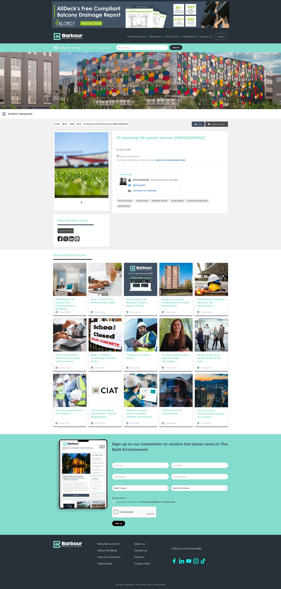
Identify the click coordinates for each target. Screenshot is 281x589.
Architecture (124, 206)
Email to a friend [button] (65, 230)
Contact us (140, 550)
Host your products (108, 557)
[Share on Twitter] (65, 238)
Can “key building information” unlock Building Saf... (103, 413)
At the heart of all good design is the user (209, 358)
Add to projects (218, 124)
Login (220, 36)
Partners (139, 557)
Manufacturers (136, 36)
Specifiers (155, 36)
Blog (64, 124)
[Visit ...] (69, 279)
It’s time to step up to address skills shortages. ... (175, 358)
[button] (16, 114)
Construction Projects (197, 201)
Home (57, 124)
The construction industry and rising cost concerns (67, 358)
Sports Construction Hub (170, 160)
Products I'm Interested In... (100, 48)
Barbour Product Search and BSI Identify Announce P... (140, 413)
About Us (206, 36)
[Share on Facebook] (60, 238)
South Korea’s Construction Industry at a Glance (211, 413)
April (79, 124)
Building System (159, 201)
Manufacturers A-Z (108, 544)
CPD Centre (171, 36)
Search (176, 47)
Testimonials (104, 563)
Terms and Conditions (150, 502)
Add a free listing (107, 550)
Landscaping (177, 201)
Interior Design (125, 201)
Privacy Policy (119, 498)
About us (139, 544)
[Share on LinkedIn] (71, 238)
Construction (142, 201)
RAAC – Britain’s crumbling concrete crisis (103, 358)
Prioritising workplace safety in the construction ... (211, 302)
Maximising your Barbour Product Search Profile (136, 302)
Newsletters (190, 36)
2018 (72, 124)
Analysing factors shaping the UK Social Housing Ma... (175, 302)
